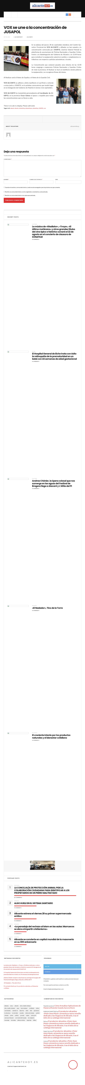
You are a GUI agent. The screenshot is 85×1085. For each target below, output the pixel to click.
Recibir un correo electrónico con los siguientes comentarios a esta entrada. (26, 192)
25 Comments (18, 897)
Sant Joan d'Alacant (9, 1018)
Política (17, 1015)
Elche (33, 351)
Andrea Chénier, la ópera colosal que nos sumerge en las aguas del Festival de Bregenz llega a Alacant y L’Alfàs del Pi (53, 483)
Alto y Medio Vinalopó (9, 1008)
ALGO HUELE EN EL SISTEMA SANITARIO (33, 903)
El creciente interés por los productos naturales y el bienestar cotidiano (51, 736)
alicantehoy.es (28, 108)
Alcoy (11, 1005)
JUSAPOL (41, 108)
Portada (16, 885)
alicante (17, 108)
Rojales (27, 1015)
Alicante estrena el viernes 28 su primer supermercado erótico (42, 914)
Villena (34, 1020)
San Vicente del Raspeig (20, 1018)
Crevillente (31, 1008)
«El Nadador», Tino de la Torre (47, 608)
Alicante (30, 36)
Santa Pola (33, 1015)
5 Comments (17, 933)
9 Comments (17, 907)
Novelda (22, 1013)
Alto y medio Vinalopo (25, 1005)
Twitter (47, 966)
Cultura (34, 224)
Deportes (22, 1010)
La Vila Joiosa (7, 1013)
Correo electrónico (36, 179)
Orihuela (6, 1015)
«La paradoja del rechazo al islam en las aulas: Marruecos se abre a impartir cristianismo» (44, 927)
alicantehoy (19, 36)
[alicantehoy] (42, 5)
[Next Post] (61, 119)
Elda (31, 1010)
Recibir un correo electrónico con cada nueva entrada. (20, 195)
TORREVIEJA (13, 1020)
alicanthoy (35, 108)
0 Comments (35, 239)
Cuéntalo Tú (15, 1010)
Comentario (8, 159)
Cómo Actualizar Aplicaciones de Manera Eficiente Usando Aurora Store (62, 1007)
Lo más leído (15, 1013)
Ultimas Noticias (21, 1020)
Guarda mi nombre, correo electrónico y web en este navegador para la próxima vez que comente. (32, 187)
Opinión (34, 605)
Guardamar (36, 1010)
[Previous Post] (23, 119)
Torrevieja (6, 1020)
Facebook (47, 971)
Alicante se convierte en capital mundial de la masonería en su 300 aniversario (44, 940)
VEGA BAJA (29, 1020)
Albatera (6, 1005)
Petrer (11, 1015)
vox (45, 108)
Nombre (6, 179)
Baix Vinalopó (24, 1008)
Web (56, 179)
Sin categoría (31, 1018)
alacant (12, 108)
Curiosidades (7, 1010)
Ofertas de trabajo (29, 1013)
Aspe (18, 1008)
